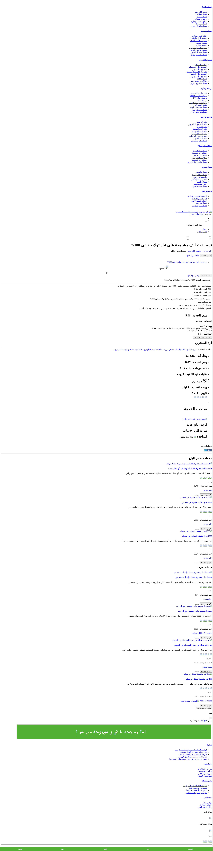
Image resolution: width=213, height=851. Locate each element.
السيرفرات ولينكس (199, 179)
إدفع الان (203, 720)
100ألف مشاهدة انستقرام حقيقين (198, 679)
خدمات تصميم (206, 31)
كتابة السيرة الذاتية (199, 198)
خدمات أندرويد (201, 172)
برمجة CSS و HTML (198, 96)
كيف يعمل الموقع (205, 776)
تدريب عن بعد (206, 117)
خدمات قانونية (201, 14)
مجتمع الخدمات (207, 781)
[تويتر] (208, 841)
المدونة (209, 745)
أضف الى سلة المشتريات (202, 337)
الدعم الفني (208, 797)
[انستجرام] (204, 841)
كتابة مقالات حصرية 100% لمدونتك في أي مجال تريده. (190, 468)
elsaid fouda (207, 667)
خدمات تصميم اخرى (199, 55)
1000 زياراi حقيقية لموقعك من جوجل (197, 536)
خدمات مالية (202, 17)
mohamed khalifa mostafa (202, 633)
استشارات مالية (200, 155)
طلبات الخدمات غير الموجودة (195, 786)
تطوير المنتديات (201, 105)
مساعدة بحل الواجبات (198, 136)
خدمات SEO (202, 79)
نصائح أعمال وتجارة (199, 21)
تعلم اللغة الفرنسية (199, 131)
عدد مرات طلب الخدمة (202, 331)
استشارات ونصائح (205, 146)
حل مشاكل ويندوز (199, 177)
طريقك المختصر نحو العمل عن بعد (193, 754)
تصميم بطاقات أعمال (198, 41)
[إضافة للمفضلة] (198, 495)
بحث (148, 849)
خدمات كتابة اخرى (199, 206)
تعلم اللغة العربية (200, 138)
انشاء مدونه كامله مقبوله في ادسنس (197, 502)
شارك (209, 450)
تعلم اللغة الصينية (200, 129)
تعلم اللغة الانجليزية (199, 134)
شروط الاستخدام (205, 769)
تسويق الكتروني (205, 60)
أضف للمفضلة (206, 276)
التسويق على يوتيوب (199, 76)
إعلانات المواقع (201, 65)
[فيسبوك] (211, 841)
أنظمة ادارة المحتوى (199, 93)
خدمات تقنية (207, 167)
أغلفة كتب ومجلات (199, 36)
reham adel (207, 251)
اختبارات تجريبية (200, 184)
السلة (105, 849)
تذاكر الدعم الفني (205, 807)
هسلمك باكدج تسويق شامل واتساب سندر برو (194, 577)
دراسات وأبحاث (201, 19)
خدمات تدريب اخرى (199, 141)
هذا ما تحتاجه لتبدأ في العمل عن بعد (192, 757)
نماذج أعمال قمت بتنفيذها (196, 790)
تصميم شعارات (201, 45)
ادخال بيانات (202, 182)
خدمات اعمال (206, 7)
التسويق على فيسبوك (198, 74)
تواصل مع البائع (193, 255)
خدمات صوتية (201, 24)
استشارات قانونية (200, 151)
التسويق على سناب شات (197, 72)
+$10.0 (154, 328)
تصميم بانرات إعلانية (199, 38)
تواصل (184, 419)
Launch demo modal (204, 708)
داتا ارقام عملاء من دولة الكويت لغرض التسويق (193, 645)
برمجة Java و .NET (199, 98)
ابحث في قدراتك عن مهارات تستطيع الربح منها (188, 759)
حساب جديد (202, 232)
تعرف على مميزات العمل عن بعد (193, 752)
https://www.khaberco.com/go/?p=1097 (179, 280)
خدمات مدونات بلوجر (198, 107)
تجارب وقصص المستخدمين (196, 793)
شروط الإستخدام (205, 773)
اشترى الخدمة (206, 255)
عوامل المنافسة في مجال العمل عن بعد (191, 750)
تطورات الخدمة (206, 326)
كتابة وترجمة (207, 191)
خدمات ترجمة (201, 203)
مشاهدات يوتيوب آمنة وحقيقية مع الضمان (195, 611)
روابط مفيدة (208, 764)
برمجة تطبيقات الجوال (198, 103)
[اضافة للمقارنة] (196, 495)
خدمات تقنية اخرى (199, 186)
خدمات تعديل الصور (199, 52)
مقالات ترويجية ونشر (198, 81)
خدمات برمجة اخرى (199, 112)
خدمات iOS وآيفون (199, 175)
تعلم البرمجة (202, 122)
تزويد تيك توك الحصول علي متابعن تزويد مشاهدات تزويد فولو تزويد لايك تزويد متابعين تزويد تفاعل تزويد (155, 349)
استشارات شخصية (199, 160)
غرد (205, 450)
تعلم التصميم (202, 127)
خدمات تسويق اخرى (199, 83)
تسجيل (20, 849)
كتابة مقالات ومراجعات (197, 196)
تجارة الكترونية (201, 12)
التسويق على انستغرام (198, 67)
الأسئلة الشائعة (206, 805)
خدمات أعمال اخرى (199, 26)
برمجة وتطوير (206, 88)
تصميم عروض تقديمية (198, 48)
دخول (205, 229)
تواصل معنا (207, 802)
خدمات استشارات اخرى (197, 162)
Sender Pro (207, 599)
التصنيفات (190, 849)
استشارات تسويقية (199, 153)
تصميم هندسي (201, 43)
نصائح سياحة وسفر (199, 158)
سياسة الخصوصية (204, 771)
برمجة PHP (202, 100)
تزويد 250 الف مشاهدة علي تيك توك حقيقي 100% (187, 262)
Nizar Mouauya (205, 701)
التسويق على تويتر (199, 69)
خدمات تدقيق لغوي (199, 201)
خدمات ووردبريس (199, 110)
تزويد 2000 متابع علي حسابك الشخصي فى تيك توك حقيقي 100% (183, 328)
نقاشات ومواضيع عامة (198, 788)
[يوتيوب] (206, 841)
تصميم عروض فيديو (199, 50)
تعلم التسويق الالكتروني (197, 124)
